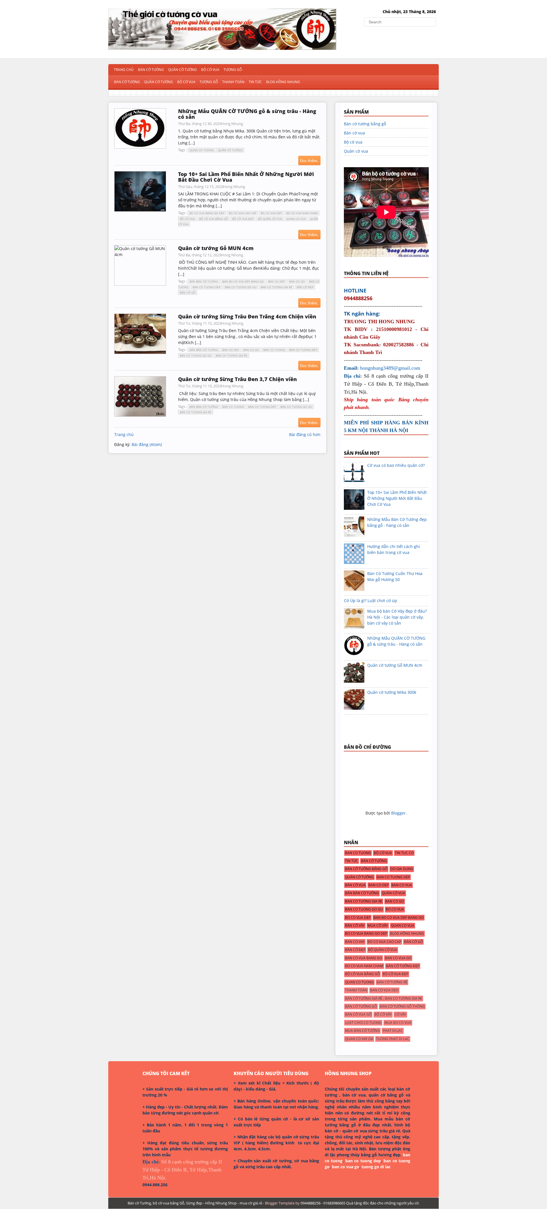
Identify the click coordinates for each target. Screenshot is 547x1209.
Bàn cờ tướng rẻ (392, 982)
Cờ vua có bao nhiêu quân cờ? (396, 465)
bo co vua (395, 909)
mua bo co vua (397, 1023)
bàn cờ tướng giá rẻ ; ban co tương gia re (383, 999)
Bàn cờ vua (354, 133)
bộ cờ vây (383, 1014)
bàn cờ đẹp (305, 287)
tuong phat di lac (392, 1039)
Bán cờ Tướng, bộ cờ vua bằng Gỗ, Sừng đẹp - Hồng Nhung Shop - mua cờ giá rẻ (195, 1203)
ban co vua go (398, 958)
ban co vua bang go (363, 958)
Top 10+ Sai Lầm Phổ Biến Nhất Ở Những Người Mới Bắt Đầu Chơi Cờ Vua (246, 177)
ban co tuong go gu (240, 287)
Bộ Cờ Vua (210, 69)
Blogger (398, 813)
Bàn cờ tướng (127, 81)
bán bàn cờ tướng (203, 281)
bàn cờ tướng (374, 861)
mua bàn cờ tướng (362, 1031)
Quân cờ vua (356, 151)
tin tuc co (404, 853)
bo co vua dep (271, 213)
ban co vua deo (384, 990)
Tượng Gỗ (233, 69)
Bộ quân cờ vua (270, 219)
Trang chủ (124, 69)
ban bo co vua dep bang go (243, 281)
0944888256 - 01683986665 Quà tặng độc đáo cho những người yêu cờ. (360, 1203)
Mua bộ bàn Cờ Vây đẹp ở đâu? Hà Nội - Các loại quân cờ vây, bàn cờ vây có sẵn (397, 617)
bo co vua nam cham (302, 213)
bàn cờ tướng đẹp (402, 966)
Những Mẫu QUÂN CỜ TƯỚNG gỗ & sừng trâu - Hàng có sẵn (247, 114)
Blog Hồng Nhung (283, 81)
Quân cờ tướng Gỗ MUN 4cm (216, 248)
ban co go (297, 281)
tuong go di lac (376, 1166)
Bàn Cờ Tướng (151, 69)
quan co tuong (201, 150)
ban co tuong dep (207, 287)
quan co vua (296, 219)
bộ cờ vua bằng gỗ (213, 219)
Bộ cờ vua (186, 81)
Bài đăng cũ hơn (305, 434)
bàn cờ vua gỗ (358, 1014)
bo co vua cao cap (242, 213)
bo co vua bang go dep (206, 213)
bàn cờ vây (355, 926)
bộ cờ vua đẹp (243, 219)
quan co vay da (359, 1039)
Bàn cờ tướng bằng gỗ (365, 123)
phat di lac (393, 1031)
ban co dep (276, 281)
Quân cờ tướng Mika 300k (391, 692)
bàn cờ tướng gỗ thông (402, 1006)
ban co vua (401, 885)
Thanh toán (233, 81)
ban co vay (355, 942)
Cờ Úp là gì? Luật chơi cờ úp (370, 600)
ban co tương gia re (276, 287)
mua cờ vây (378, 926)
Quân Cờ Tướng (182, 69)
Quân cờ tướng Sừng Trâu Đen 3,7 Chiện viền (237, 379)
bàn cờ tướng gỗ (361, 1006)
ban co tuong (274, 350)
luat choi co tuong (363, 1023)
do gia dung (401, 869)
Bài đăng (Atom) (147, 444)
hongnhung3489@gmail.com (390, 368)
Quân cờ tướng (158, 81)
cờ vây (400, 1014)
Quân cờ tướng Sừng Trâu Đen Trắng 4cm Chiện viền (247, 316)
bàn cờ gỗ (187, 292)
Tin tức (255, 81)
